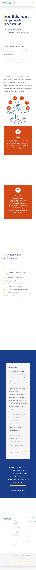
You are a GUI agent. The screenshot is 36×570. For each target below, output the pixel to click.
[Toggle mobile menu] (32, 3)
